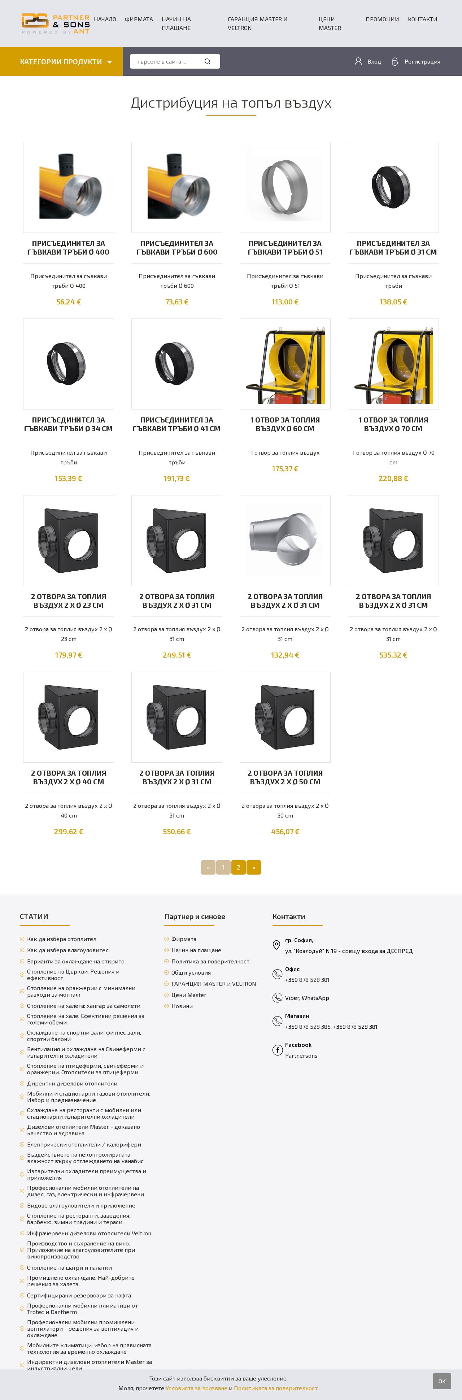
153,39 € (68, 478)
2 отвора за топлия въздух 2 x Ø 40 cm (68, 777)
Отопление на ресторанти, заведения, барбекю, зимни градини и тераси (78, 1218)
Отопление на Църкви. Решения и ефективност (73, 974)
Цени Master (330, 23)
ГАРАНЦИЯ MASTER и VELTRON (258, 23)
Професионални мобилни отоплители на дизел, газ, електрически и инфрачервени (85, 1190)
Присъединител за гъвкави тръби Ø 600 (177, 247)
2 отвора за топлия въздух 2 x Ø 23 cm (68, 600)
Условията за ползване (196, 1387)
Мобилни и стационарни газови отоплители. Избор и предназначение (88, 1096)
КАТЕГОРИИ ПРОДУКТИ (62, 61)
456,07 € (285, 831)
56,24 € (68, 301)
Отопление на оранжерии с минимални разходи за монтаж (81, 991)
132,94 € (285, 654)
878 (352, 1026)
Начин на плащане (176, 23)
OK (442, 1381)
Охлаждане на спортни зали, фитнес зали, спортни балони (84, 1035)
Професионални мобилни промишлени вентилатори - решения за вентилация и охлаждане (83, 1328)
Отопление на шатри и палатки (69, 1267)
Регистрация (422, 61)
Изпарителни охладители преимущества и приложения (86, 1174)
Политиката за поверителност (276, 1387)
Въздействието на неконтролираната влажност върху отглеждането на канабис (85, 1157)
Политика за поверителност (210, 961)
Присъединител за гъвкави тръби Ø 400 (68, 247)
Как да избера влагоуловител (68, 950)
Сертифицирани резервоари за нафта (79, 1295)
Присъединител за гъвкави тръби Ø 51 (285, 247)
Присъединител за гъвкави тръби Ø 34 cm (68, 424)
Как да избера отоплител (61, 939)
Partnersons (301, 1055)
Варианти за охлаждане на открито (76, 961)
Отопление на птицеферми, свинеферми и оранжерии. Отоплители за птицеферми (85, 1068)
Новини (182, 1006)
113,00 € (285, 301)
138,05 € (393, 301)
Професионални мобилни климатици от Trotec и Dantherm (82, 1308)
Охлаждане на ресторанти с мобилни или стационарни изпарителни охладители (84, 1113)
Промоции (382, 19)
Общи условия (191, 972)
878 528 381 (314, 979)
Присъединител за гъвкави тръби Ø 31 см (393, 247)
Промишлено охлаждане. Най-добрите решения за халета (81, 1280)
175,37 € (285, 468)
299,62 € (68, 831)
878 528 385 (315, 1026)
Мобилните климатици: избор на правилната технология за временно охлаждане (89, 1348)
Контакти (422, 19)
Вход (374, 61)
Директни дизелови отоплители (72, 1083)
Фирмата (139, 19)
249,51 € (177, 654)
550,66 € (177, 831)
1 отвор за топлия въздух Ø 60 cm (285, 424)
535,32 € (393, 654)
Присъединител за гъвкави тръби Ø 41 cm (177, 424)
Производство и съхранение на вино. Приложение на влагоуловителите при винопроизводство (81, 1250)
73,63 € (177, 301)
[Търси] (207, 61)
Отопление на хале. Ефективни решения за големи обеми (85, 1019)
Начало (105, 19)
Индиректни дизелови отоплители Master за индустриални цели (89, 1364)
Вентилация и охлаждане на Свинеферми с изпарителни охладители (86, 1052)
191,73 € (177, 478)
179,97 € (68, 654)
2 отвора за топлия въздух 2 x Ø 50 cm (285, 777)
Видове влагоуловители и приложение (81, 1205)
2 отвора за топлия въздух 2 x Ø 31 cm (177, 600)
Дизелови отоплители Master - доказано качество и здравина (83, 1129)
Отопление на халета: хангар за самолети (83, 1005)
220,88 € (393, 478)
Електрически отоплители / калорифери (84, 1144)
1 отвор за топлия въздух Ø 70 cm (393, 424)
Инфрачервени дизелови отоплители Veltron (89, 1233)
